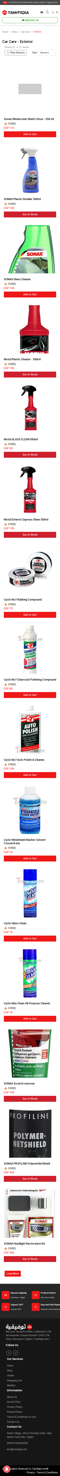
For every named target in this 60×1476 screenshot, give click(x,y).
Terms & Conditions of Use (21, 1416)
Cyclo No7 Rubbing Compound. (23, 599)
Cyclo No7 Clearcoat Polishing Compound (30, 679)
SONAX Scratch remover (19, 1083)
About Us (12, 1396)
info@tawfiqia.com (17, 1449)
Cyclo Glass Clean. (15, 923)
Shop (14, 32)
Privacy (31, 1472)
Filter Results (17, 52)
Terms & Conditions (47, 1472)
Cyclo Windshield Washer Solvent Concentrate (25, 841)
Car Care (25, 32)
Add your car (32, 20)
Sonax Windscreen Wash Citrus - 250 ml (29, 119)
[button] (53, 12)
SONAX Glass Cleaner (17, 279)
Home (5, 32)
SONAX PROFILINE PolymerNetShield (27, 1163)
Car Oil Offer (13, 1401)
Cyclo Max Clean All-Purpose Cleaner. (27, 1003)
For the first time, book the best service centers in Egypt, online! (31, 2)
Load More (13, 1273)
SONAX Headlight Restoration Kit (24, 1243)
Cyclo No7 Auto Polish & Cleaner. (24, 759)
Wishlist (11, 1385)
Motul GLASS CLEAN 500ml (21, 439)
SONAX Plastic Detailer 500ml (22, 199)
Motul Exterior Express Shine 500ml (26, 519)
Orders (10, 1375)
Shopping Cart (14, 1380)
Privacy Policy (14, 1406)
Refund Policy (14, 1411)
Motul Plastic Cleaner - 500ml (22, 359)
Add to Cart (30, 134)
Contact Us (13, 1421)
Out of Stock (30, 214)
